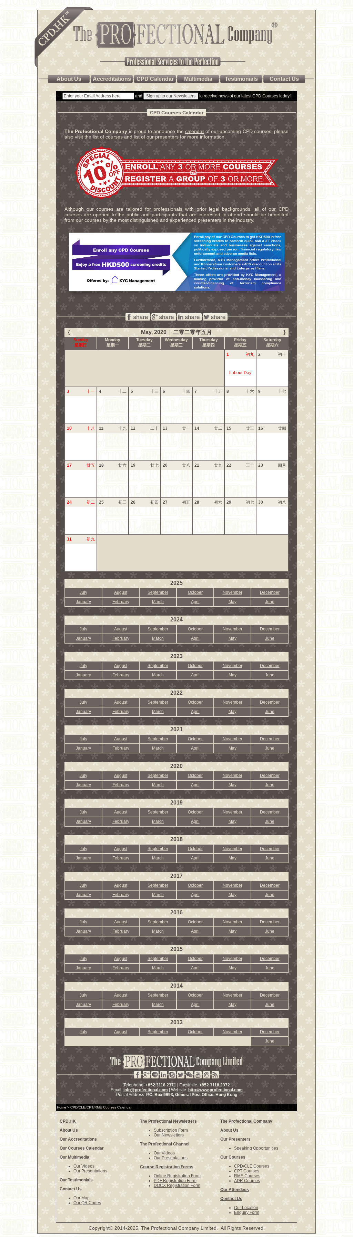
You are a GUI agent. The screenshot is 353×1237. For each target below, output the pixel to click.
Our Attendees (234, 1189)
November (232, 592)
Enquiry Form (246, 1212)
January (83, 601)
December (270, 592)
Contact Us (71, 1189)
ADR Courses (247, 1180)
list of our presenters (156, 137)
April (195, 601)
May (232, 601)
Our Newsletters (169, 1135)
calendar (194, 131)
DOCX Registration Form (177, 1185)
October (195, 592)
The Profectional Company (246, 1121)
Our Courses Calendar (82, 1148)
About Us (69, 1130)
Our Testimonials (76, 1180)
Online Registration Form (177, 1175)
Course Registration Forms (166, 1166)
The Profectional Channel (164, 1144)
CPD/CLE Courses (251, 1166)
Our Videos (83, 1166)
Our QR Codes (87, 1202)
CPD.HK (68, 1121)
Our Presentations (90, 1171)
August (120, 592)
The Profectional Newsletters (168, 1121)
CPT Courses (246, 1171)
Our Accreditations (78, 1139)
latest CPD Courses (259, 96)
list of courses (108, 137)
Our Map (81, 1198)
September (158, 592)
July (83, 592)
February (120, 601)
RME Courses (247, 1175)
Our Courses (232, 1157)
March (158, 601)
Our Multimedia (74, 1157)
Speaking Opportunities (256, 1148)
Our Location (246, 1207)
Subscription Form (171, 1130)
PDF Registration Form (175, 1180)
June (269, 601)
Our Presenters (235, 1139)
